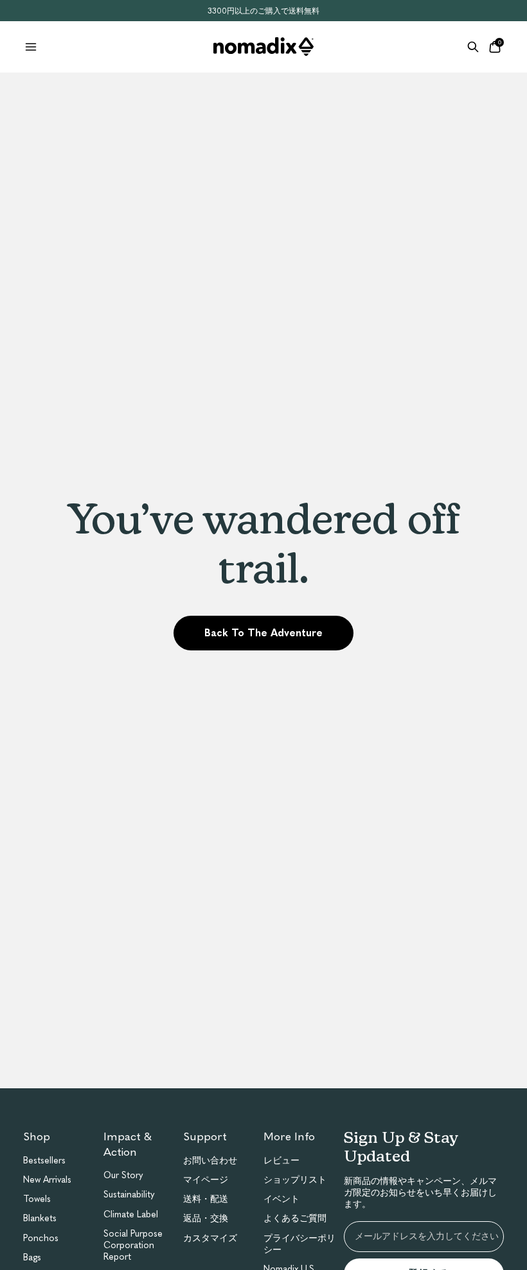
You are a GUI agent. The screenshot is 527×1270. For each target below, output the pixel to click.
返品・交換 (205, 1218)
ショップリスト (295, 1179)
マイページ (205, 1179)
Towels (37, 1199)
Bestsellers (44, 1160)
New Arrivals (47, 1179)
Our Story (123, 1175)
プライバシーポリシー (299, 1244)
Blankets (40, 1218)
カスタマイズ (210, 1238)
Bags (32, 1257)
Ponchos (40, 1238)
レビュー (281, 1160)
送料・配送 (205, 1199)
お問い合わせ (210, 1160)
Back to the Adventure (263, 633)
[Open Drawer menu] (31, 47)
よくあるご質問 (295, 1218)
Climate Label (130, 1214)
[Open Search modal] (473, 47)
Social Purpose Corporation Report (133, 1245)
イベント (281, 1199)
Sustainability (129, 1194)
